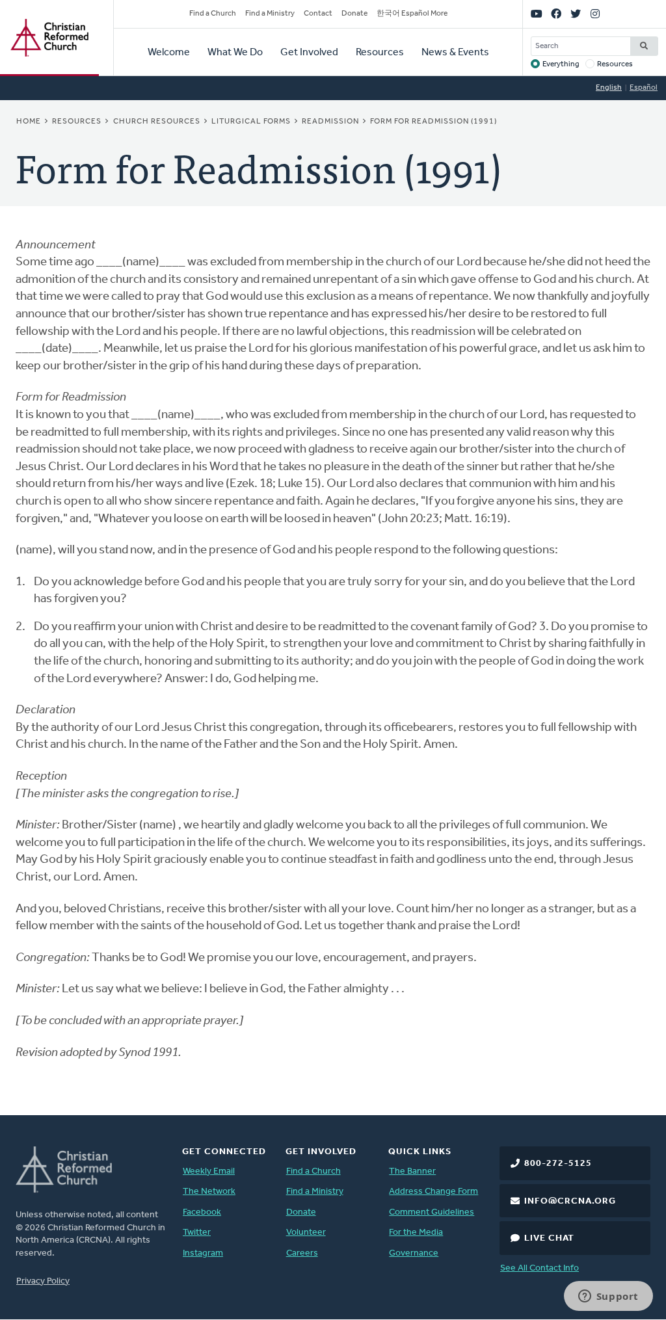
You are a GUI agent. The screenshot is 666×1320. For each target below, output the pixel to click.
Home (28, 121)
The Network (209, 1191)
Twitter (197, 1232)
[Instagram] (595, 14)
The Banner (412, 1171)
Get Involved (309, 52)
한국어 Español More (412, 14)
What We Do (235, 52)
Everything (560, 64)
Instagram (203, 1253)
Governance (413, 1253)
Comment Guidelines (431, 1212)
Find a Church (212, 14)
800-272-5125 (558, 1163)
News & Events (455, 52)
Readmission (330, 121)
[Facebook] (556, 14)
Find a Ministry (270, 14)
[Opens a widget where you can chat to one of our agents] (608, 1297)
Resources (380, 52)
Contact (318, 14)
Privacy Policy (43, 1281)
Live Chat (549, 1238)
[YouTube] (536, 14)
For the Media (416, 1232)
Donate (354, 14)
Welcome (169, 52)
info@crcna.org (570, 1201)
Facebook (202, 1212)
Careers (302, 1253)
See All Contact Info (539, 1268)
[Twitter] (575, 14)
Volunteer (306, 1232)
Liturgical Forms (251, 121)
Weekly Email (209, 1171)
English (609, 88)
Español (644, 88)
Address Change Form (433, 1191)
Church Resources (156, 121)
